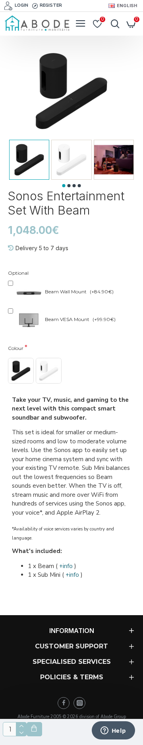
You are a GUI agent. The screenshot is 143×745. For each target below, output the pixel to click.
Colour (15, 348)
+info (66, 566)
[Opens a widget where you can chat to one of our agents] (113, 731)
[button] (64, 185)
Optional (18, 273)
